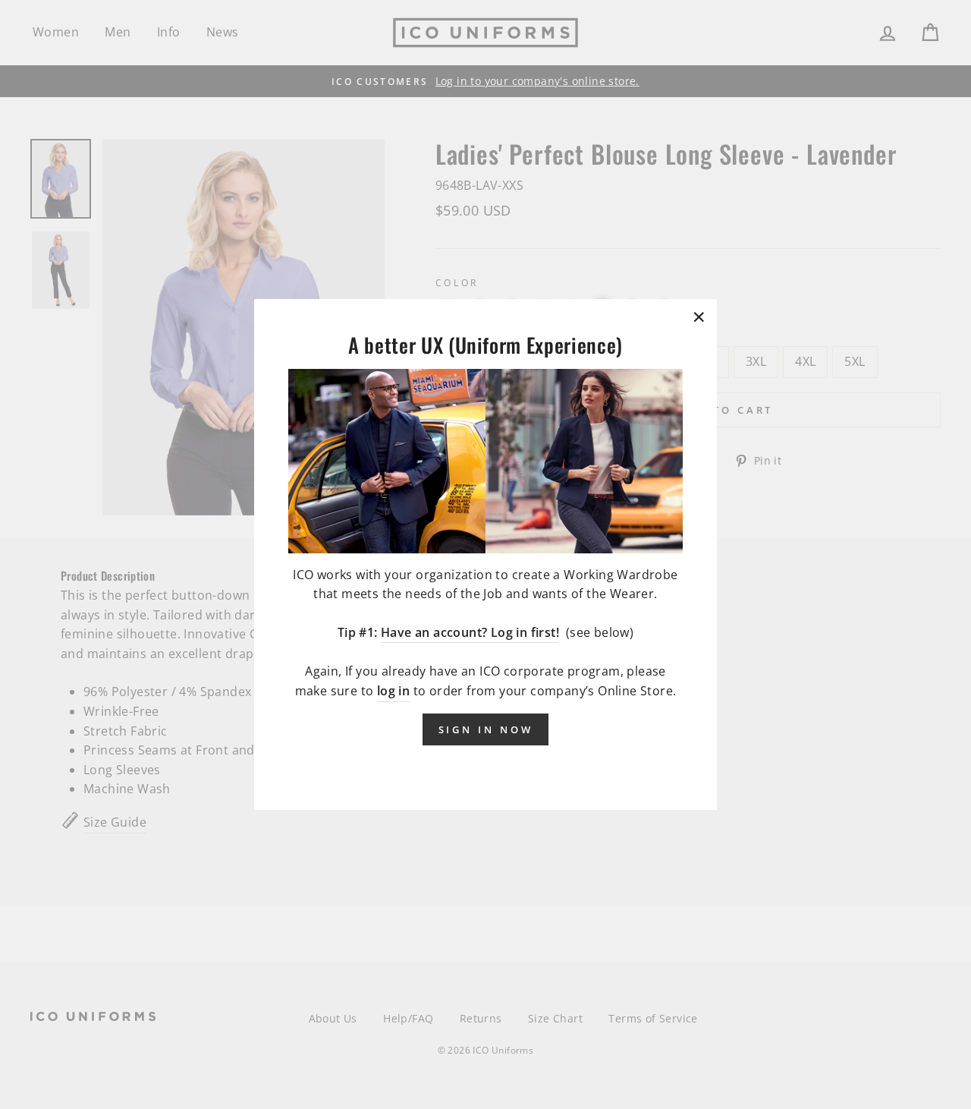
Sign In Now (485, 729)
